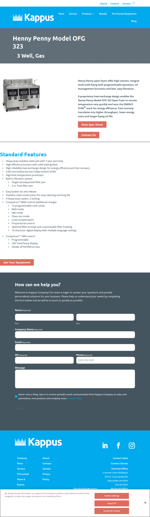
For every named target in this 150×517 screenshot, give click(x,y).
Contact (114, 3)
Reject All (112, 503)
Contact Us (88, 135)
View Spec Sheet (92, 124)
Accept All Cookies (111, 511)
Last (78, 323)
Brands (103, 13)
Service (73, 13)
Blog (134, 20)
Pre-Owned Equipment (124, 13)
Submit (19, 408)
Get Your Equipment (17, 262)
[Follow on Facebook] (118, 445)
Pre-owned (23, 473)
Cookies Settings (111, 495)
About (103, 3)
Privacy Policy (75, 398)
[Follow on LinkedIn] (105, 445)
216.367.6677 (121, 484)
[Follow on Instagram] (132, 445)
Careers (126, 3)
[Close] (145, 503)
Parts (61, 13)
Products (87, 13)
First (17, 323)
